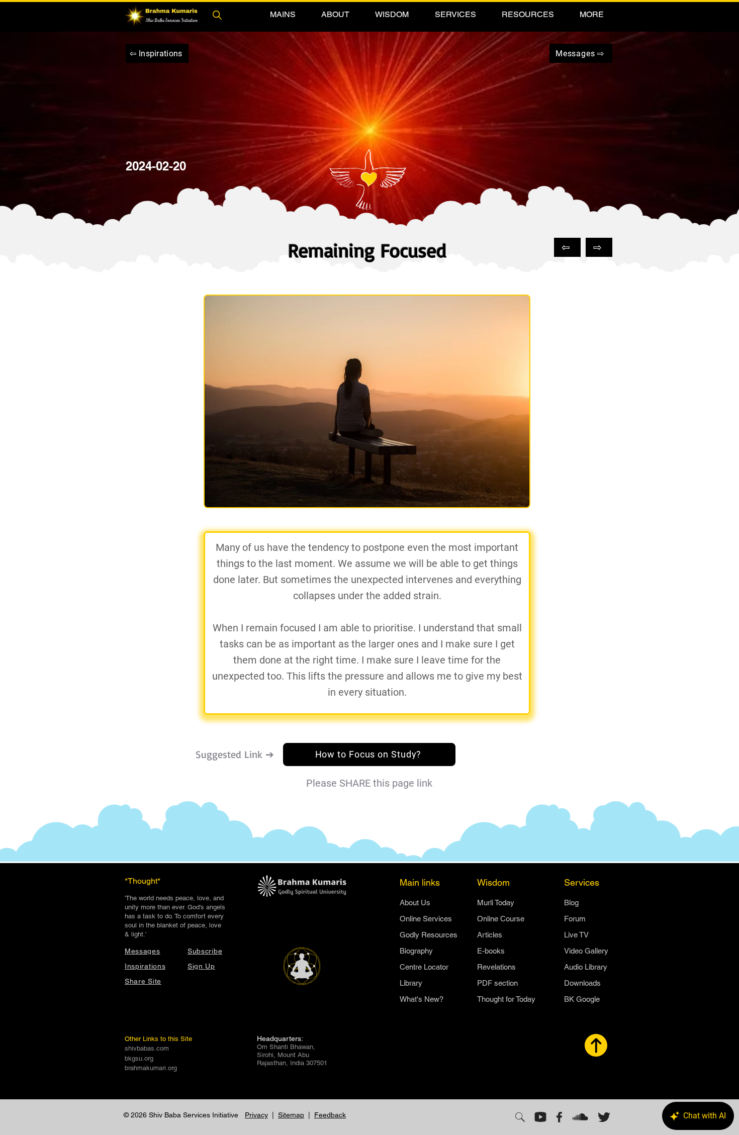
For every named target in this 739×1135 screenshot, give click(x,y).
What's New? (421, 999)
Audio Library (585, 967)
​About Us (415, 902)
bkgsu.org (139, 1058)
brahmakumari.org (151, 1068)
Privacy (256, 1115)
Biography (416, 951)
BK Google (582, 999)
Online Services (426, 918)
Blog (571, 902)
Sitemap (291, 1115)
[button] (282, 14)
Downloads (582, 983)
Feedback (330, 1115)
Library (411, 983)
